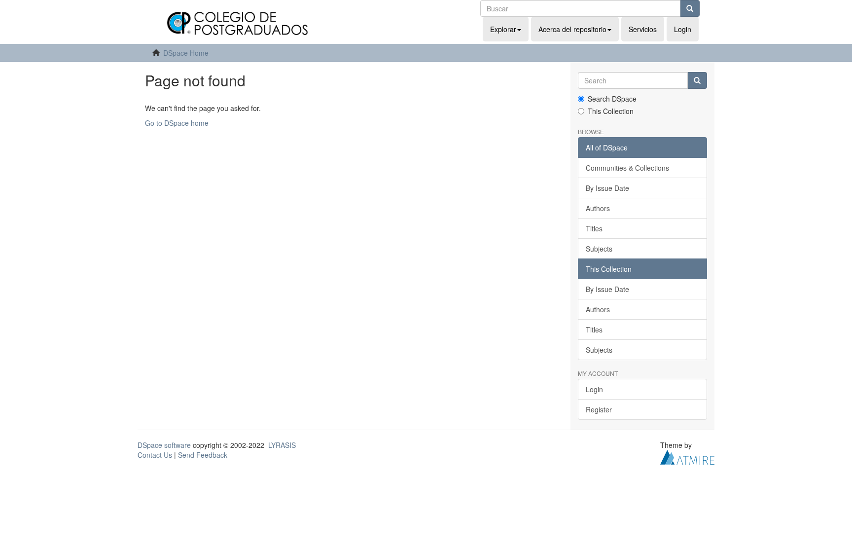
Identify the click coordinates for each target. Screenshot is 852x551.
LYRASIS (282, 445)
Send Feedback (202, 455)
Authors (598, 208)
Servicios (643, 29)
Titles (594, 228)
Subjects (599, 249)
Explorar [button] (503, 29)
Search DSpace (612, 99)
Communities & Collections (627, 168)
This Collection (611, 111)
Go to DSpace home (177, 123)
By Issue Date (607, 188)
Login (594, 389)
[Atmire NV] (687, 456)
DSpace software (164, 445)
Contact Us (155, 455)
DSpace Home (186, 53)
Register (599, 409)
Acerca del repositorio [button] (572, 29)
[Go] (690, 8)
